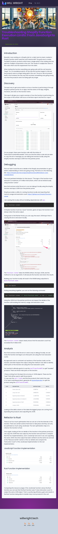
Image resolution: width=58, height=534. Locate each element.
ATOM (29, 525)
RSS (25, 525)
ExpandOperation (37, 380)
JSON (33, 525)
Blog (30, 3)
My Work (37, 3)
